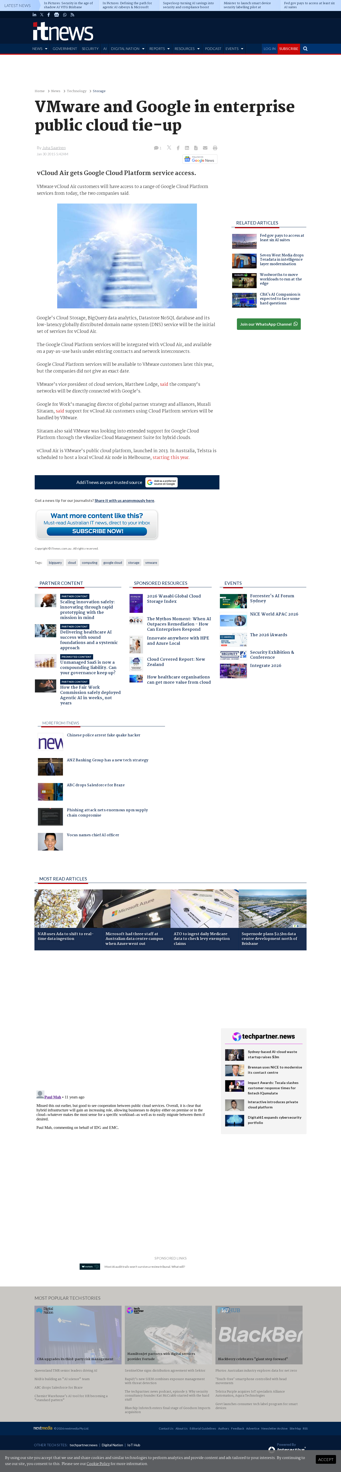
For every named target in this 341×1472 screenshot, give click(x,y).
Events (233, 583)
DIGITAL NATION (125, 48)
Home (40, 91)
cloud (72, 563)
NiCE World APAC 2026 (274, 615)
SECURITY (90, 48)
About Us (181, 1428)
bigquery (55, 563)
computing (89, 563)
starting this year (171, 457)
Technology (76, 91)
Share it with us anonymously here (124, 500)
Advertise (252, 1428)
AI (105, 48)
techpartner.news (84, 1445)
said (164, 384)
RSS (305, 1428)
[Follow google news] (198, 159)
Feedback (237, 1428)
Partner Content (61, 583)
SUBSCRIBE (288, 48)
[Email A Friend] (206, 148)
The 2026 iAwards (268, 635)
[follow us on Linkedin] (34, 14)
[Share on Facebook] (178, 148)
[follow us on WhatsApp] (65, 14)
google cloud (112, 563)
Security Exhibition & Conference (272, 655)
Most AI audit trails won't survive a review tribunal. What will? (145, 1266)
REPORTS (157, 48)
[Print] (214, 148)
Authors (223, 1428)
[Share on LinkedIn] (187, 148)
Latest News (17, 5)
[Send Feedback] (196, 148)
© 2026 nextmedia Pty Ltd (71, 1428)
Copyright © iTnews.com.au (53, 548)
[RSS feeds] (72, 14)
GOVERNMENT (65, 48)
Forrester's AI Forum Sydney (272, 599)
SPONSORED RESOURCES (160, 583)
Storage (99, 91)
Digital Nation (112, 1445)
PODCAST (213, 48)
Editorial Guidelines (203, 1428)
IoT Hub (133, 1445)
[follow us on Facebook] (48, 14)
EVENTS (232, 48)
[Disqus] (123, 1020)
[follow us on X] (41, 14)
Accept (326, 1459)
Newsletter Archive (274, 1428)
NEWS (37, 48)
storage (133, 563)
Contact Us (166, 1428)
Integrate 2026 (265, 666)
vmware (151, 563)
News (55, 91)
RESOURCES (184, 48)
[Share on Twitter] (169, 148)
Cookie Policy (98, 1464)
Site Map (295, 1428)
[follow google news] (56, 14)
